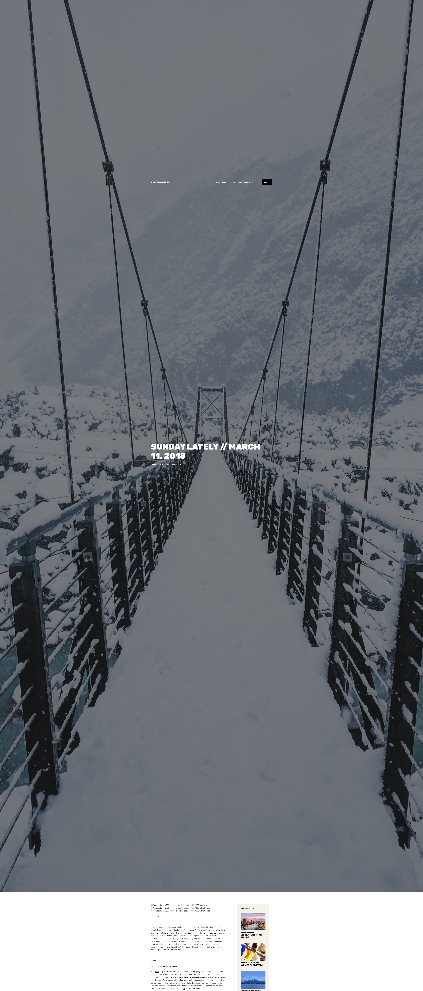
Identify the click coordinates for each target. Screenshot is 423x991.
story (157, 972)
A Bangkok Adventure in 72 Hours (251, 935)
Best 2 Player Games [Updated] (252, 963)
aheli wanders (160, 182)
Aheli (178, 464)
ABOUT (266, 182)
